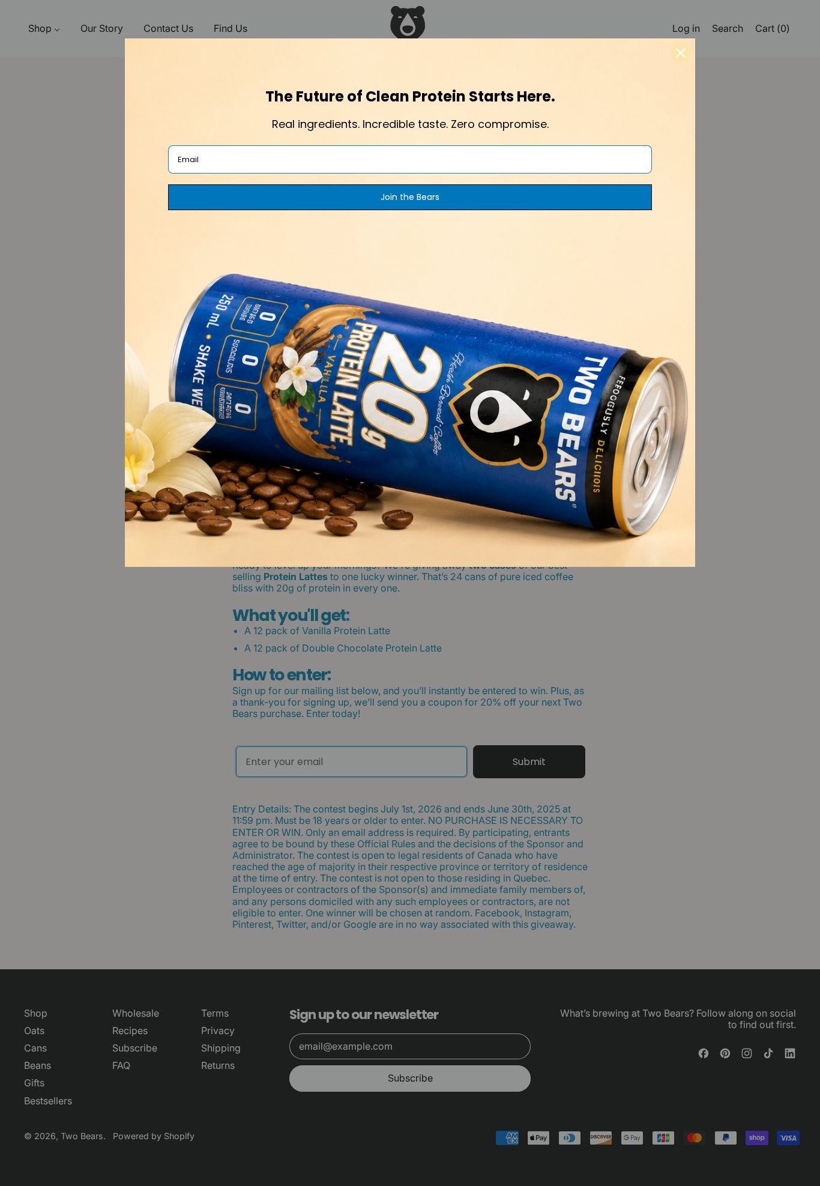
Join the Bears (410, 197)
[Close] (680, 52)
